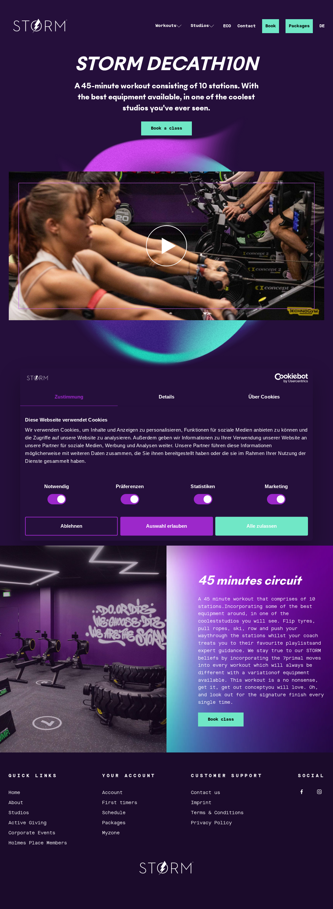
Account (112, 792)
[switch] (130, 499)
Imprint (201, 803)
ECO (227, 26)
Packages (299, 26)
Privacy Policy (211, 823)
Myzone (111, 833)
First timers (119, 803)
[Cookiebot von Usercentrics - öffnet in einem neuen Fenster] (279, 378)
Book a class (166, 128)
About (15, 803)
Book (270, 26)
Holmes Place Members (37, 843)
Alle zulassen (261, 526)
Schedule (114, 813)
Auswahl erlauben (166, 526)
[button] (168, 26)
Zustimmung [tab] (69, 396)
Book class (221, 719)
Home (14, 792)
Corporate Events (31, 833)
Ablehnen (71, 526)
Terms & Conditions (217, 813)
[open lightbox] (166, 245)
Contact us (205, 792)
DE (322, 26)
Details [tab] (167, 396)
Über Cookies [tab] (264, 396)
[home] (40, 26)
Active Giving (27, 823)
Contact (246, 26)
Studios (18, 813)
